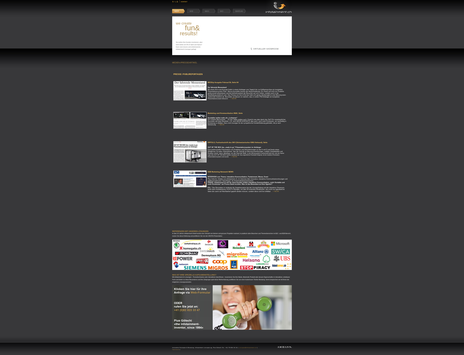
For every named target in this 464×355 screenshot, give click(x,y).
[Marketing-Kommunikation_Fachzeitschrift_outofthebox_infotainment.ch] (190, 128)
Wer (176, 11)
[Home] (173, 1)
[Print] (177, 1)
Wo (221, 11)
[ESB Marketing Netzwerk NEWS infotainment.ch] (190, 187)
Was (207, 11)
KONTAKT (184, 1)
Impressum (175, 349)
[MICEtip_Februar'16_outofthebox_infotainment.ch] (190, 100)
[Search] (175, 1)
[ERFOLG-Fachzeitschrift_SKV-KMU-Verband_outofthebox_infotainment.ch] (190, 162)
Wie (191, 11)
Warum (239, 11)
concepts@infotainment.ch (248, 347)
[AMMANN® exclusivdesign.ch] (284, 345)
